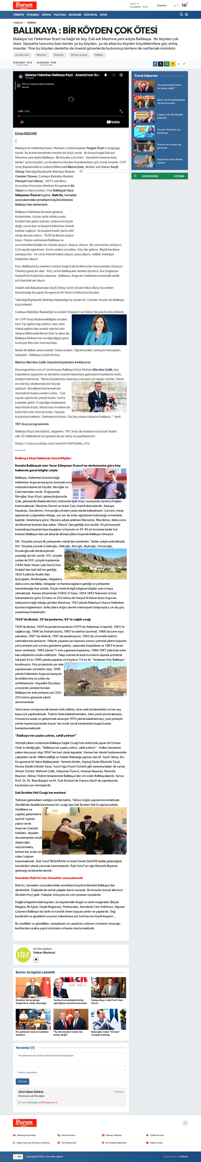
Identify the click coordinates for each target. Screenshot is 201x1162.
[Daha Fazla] (172, 64)
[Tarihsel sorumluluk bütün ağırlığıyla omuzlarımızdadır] (70, 987)
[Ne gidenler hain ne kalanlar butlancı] (33, 1019)
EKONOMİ (75, 14)
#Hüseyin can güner (79, 55)
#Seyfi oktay (58, 55)
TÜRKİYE (18, 14)
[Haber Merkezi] (23, 954)
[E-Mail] (36, 959)
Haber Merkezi (44, 952)
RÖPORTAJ (90, 14)
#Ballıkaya (99, 55)
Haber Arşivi (156, 1143)
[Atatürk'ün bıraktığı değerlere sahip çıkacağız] (33, 987)
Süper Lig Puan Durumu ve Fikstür (33, 1143)
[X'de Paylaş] (160, 64)
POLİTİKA (60, 14)
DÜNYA (46, 14)
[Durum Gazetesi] (25, 5)
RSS (19, 1156)
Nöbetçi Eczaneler (26, 1135)
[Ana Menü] (186, 14)
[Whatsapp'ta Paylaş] (166, 64)
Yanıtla (24, 1102)
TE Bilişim (183, 1156)
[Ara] (182, 14)
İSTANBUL (33, 14)
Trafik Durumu (157, 1135)
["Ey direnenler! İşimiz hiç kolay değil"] (70, 1019)
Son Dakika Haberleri (115, 1143)
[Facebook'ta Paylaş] (155, 64)
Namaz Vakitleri (114, 1135)
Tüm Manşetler (68, 1143)
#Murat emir (41, 55)
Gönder (22, 1081)
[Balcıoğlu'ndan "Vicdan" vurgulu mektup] (108, 1019)
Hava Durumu (68, 1135)
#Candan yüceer (22, 55)
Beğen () (36, 1102)
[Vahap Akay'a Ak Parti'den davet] (108, 987)
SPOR (103, 14)
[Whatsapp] (185, 1123)
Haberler (18, 23)
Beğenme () (50, 1102)
